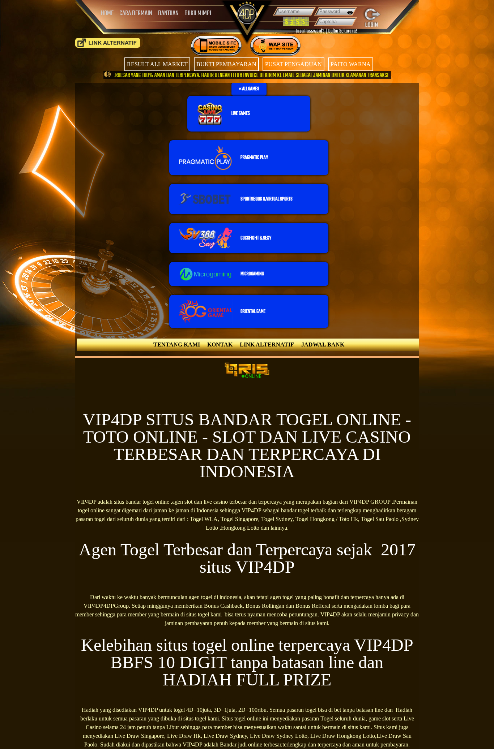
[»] (107, 43)
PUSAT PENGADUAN (293, 64)
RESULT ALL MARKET (157, 64)
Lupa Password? (310, 31)
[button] (249, 89)
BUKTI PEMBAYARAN (226, 64)
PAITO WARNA (351, 64)
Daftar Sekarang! (342, 31)
